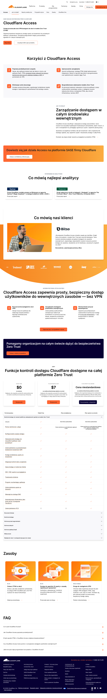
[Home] (17, 7)
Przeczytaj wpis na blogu (47, 600)
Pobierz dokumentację (79, 600)
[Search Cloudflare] (67, 2)
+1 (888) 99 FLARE (98, 660)
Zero (81, 75)
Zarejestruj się (73, 2)
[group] (28, 192)
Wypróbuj (7, 43)
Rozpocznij (19, 402)
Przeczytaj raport (12, 196)
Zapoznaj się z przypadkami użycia (53, 329)
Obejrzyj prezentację (13, 600)
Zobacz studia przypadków (18, 353)
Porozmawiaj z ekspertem (88, 402)
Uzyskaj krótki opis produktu (25, 43)
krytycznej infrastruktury (87, 314)
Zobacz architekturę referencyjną (19, 157)
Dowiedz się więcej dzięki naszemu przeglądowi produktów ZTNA (75, 137)
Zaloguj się (89, 7)
